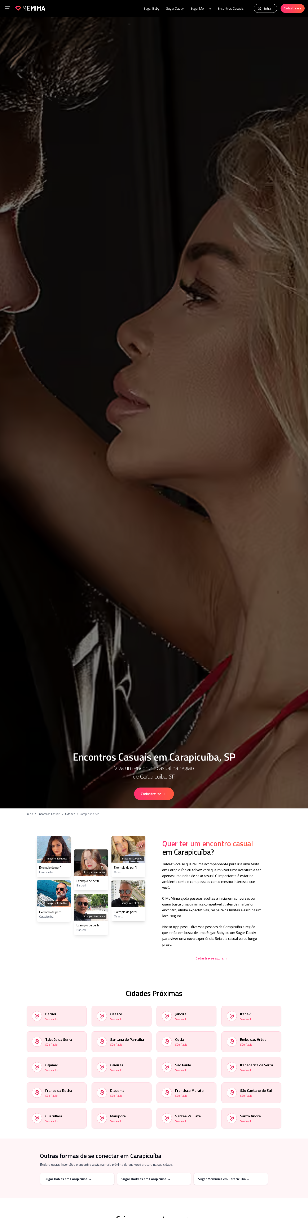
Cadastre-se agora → (211, 958)
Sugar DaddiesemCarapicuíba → (146, 1178)
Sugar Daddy (175, 8)
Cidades (70, 814)
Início (30, 814)
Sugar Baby (151, 8)
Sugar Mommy (200, 8)
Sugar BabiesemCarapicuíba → (68, 1178)
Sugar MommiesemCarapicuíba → (224, 1178)
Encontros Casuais (231, 8)
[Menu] (7, 8)
